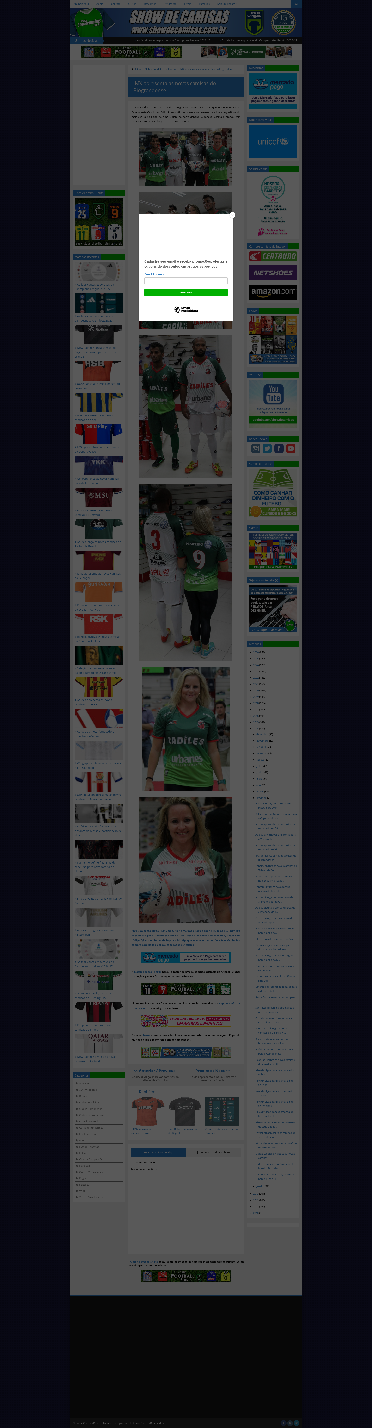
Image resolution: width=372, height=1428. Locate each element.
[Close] (232, 215)
